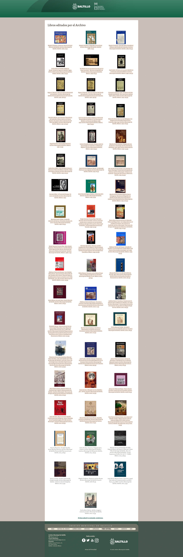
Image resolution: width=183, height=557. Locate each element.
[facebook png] (83, 540)
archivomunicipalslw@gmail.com (57, 540)
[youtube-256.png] (92, 540)
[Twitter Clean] (88, 540)
